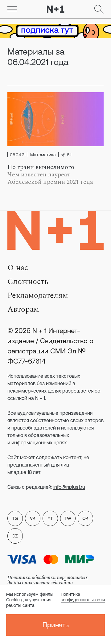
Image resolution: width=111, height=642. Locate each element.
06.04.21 (17, 154)
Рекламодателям (37, 295)
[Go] (12, 9)
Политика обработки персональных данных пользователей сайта (47, 580)
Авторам (23, 309)
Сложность (27, 281)
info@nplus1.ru (69, 487)
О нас (17, 267)
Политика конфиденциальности (83, 597)
